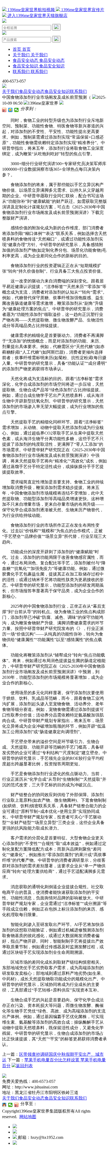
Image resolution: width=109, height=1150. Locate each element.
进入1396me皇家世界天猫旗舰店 (36, 15)
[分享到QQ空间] (10, 110)
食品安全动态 (31, 91)
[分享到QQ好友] (4, 1105)
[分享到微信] (16, 110)
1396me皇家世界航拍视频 (31, 9)
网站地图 (27, 1116)
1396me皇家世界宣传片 (82, 9)
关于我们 (10, 91)
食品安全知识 (57, 91)
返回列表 (24, 1065)
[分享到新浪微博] (4, 110)
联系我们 (78, 91)
